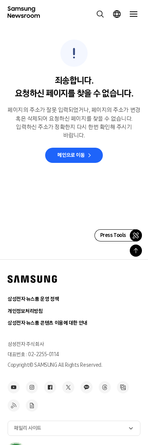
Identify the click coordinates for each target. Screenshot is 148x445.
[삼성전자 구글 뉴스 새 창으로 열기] (32, 405)
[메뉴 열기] (133, 14)
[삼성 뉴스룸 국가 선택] (117, 14)
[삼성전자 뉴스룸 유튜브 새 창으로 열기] (14, 387)
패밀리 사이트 (27, 428)
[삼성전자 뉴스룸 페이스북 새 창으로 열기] (50, 387)
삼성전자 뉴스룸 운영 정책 (33, 299)
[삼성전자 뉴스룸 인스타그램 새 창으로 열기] (32, 387)
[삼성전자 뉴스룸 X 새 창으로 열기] (68, 387)
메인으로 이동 (71, 155)
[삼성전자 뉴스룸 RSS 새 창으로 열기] (14, 405)
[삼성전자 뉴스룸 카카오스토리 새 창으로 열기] (86, 387)
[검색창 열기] (100, 14)
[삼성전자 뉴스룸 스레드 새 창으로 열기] (105, 387)
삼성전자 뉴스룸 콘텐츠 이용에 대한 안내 (47, 323)
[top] (136, 251)
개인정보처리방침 (25, 311)
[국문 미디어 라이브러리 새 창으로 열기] (123, 387)
